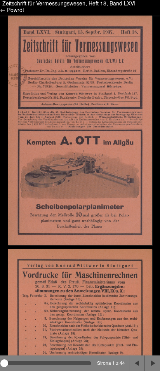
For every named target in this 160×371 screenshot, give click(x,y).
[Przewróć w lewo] (136, 363)
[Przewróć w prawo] (152, 363)
